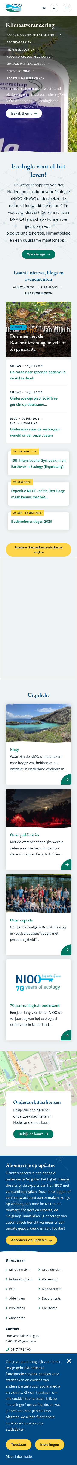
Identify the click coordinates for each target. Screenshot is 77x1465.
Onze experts (21, 920)
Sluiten (69, 1361)
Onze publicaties (24, 835)
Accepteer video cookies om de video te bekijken (38, 550)
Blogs (14, 749)
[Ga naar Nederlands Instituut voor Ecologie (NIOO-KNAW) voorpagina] (14, 8)
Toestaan (18, 1444)
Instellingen (49, 1444)
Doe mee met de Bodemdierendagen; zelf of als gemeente (38, 342)
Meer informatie (19, 1456)
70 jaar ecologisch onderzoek (35, 1005)
